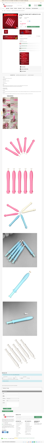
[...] (13, 421)
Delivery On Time (27, 422)
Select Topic (4, 398)
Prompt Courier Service (28, 427)
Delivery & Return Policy (9, 2)
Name (3, 393)
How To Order (20, 2)
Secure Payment (15, 2)
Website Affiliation (18, 433)
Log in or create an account (16, 374)
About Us (4, 2)
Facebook (3, 432)
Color (21, 21)
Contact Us (24, 2)
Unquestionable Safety (28, 434)
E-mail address (4, 396)
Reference (20, 17)
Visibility (4, 400)
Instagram (7, 432)
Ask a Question (7, 411)
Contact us (17, 434)
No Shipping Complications (28, 426)
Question (4, 402)
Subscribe (38, 417)
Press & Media (18, 432)
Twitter (5, 432)
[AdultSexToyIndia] (7, 5)
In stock (20, 18)
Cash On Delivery (18, 428)
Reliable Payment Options (28, 428)
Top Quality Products (28, 433)
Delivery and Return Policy (19, 422)
